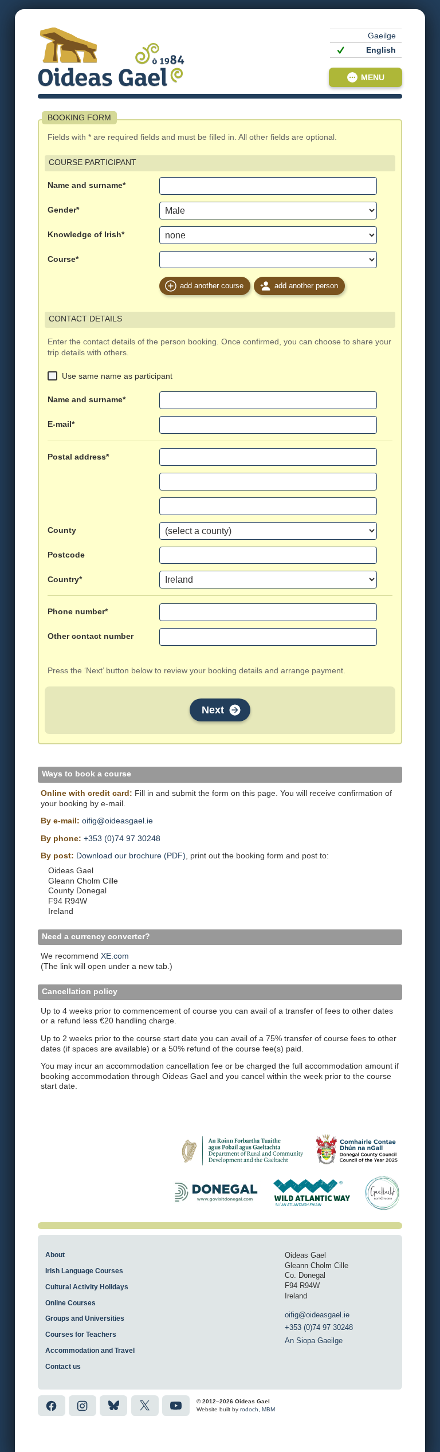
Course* (63, 259)
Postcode (66, 555)
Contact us (63, 1367)
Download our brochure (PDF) (131, 855)
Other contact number (90, 636)
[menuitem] (366, 36)
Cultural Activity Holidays (86, 1287)
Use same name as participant (117, 375)
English (381, 50)
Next (213, 710)
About (55, 1255)
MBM (268, 1409)
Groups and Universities (84, 1318)
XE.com (115, 956)
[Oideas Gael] (111, 57)
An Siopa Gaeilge (314, 1340)
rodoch (249, 1409)
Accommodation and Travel (90, 1351)
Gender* (63, 210)
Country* (65, 579)
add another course (211, 285)
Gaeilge (382, 36)
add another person (306, 285)
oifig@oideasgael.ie (117, 821)
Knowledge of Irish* (86, 234)
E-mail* (61, 424)
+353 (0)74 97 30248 (122, 838)
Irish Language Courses (84, 1271)
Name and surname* (86, 185)
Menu (372, 77)
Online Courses (70, 1303)
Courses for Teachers (80, 1335)
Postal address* (78, 457)
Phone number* (78, 611)
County (62, 530)
